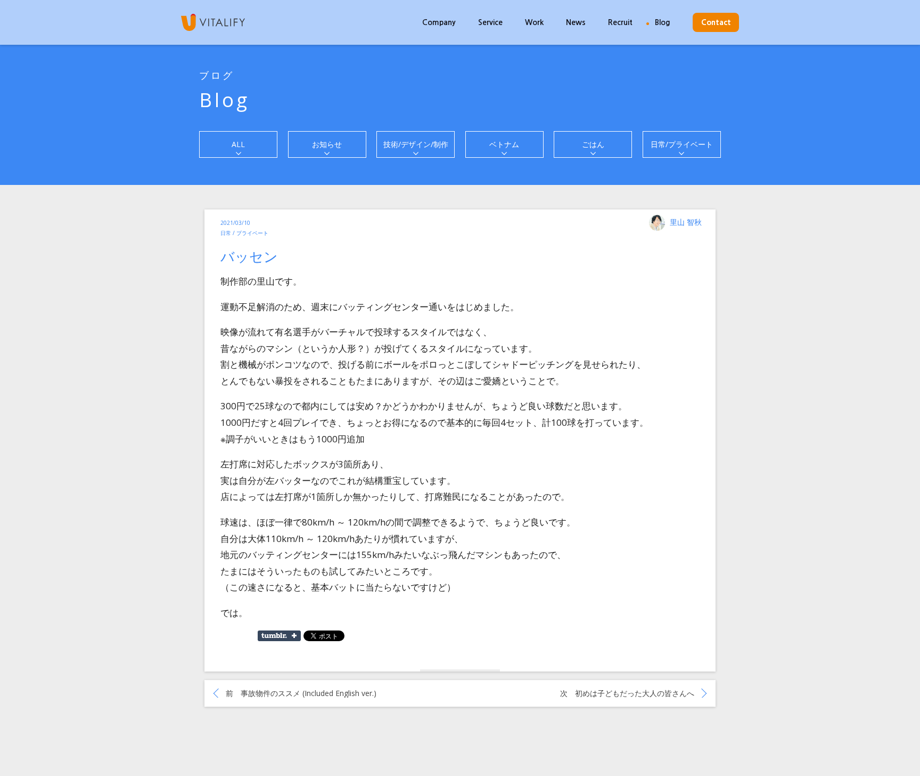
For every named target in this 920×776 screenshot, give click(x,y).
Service (490, 22)
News (576, 22)
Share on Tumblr (279, 635)
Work (534, 22)
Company (439, 22)
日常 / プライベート (244, 233)
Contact (716, 22)
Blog (662, 22)
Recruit (620, 22)
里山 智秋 (686, 222)
